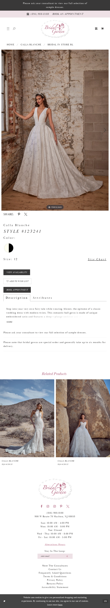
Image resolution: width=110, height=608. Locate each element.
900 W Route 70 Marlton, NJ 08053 (55, 516)
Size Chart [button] (97, 259)
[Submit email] (67, 556)
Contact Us (55, 569)
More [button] (9, 322)
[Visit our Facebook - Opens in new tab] (41, 506)
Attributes (42, 298)
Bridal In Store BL (60, 44)
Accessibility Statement (55, 587)
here (60, 604)
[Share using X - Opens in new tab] (25, 214)
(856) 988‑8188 (54, 512)
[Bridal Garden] (55, 29)
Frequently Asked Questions (55, 572)
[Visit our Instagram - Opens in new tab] (48, 506)
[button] (8, 28)
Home (10, 44)
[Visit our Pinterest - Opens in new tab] (61, 506)
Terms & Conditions (55, 576)
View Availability (16, 272)
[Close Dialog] (4, 601)
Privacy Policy (55, 580)
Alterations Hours (55, 544)
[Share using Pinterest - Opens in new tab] (19, 214)
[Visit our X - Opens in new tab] (67, 506)
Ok (105, 601)
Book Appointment (17, 290)
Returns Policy (55, 583)
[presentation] (27, 418)
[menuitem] (102, 28)
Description (17, 298)
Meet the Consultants (55, 565)
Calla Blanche (31, 44)
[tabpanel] (55, 130)
